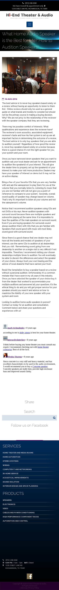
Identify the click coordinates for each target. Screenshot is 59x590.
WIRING (6, 465)
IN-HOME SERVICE (10, 474)
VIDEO (5, 508)
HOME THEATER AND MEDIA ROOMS (18, 453)
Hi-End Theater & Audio (36, 584)
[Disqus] (29, 357)
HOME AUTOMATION (11, 457)
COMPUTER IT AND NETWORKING (17, 469)
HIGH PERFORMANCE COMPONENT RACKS (21, 517)
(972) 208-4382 (31, 3)
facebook (29, 576)
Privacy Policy (33, 588)
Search (54, 417)
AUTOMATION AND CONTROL (15, 521)
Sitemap (24, 588)
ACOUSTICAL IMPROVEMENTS (16, 478)
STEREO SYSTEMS (10, 461)
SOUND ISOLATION (11, 482)
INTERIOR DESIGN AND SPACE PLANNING (20, 486)
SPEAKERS (7, 500)
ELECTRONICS (9, 504)
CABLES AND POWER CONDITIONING (19, 513)
